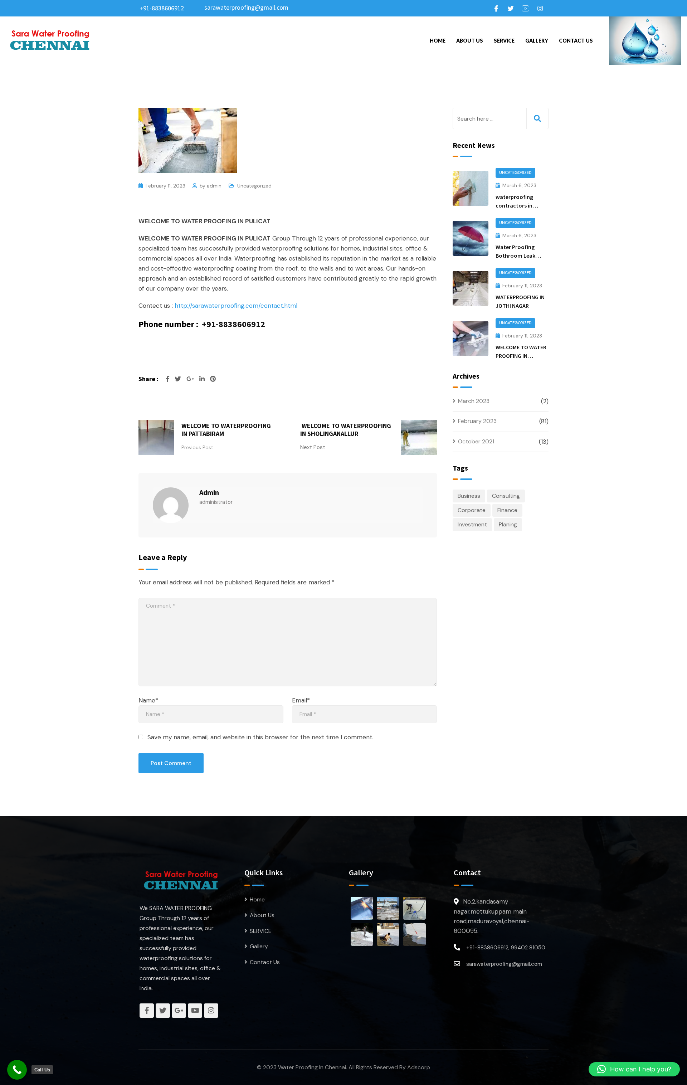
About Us (469, 41)
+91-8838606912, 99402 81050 (505, 947)
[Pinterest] (213, 379)
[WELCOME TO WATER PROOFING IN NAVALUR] (470, 338)
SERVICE (504, 41)
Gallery (536, 41)
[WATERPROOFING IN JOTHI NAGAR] (470, 288)
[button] (634, 1069)
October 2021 (476, 441)
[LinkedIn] (202, 379)
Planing (508, 524)
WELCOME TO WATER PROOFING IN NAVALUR (521, 356)
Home (437, 41)
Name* (148, 700)
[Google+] (191, 379)
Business (469, 496)
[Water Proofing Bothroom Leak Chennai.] (470, 238)
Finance (507, 510)
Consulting (506, 496)
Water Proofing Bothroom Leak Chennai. (515, 255)
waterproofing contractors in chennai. (514, 205)
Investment (472, 524)
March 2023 (473, 401)
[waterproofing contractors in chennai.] (470, 188)
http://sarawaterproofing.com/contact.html (236, 306)
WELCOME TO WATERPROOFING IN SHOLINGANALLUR (345, 430)
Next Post (312, 447)
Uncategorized (254, 186)
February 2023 (477, 421)
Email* (301, 700)
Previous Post (197, 447)
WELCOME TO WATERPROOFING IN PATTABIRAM (226, 430)
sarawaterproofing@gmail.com (246, 7)
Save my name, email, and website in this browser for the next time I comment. (260, 737)
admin (214, 186)
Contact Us (576, 41)
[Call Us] (17, 1070)
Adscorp (418, 1067)
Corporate (472, 510)
